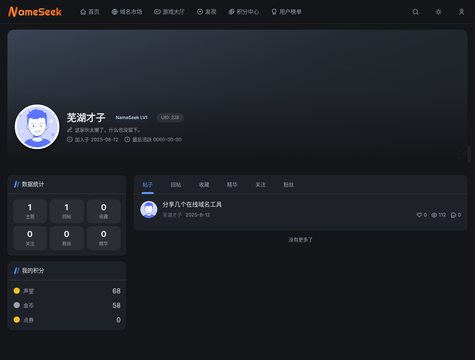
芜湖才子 (172, 215)
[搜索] (416, 12)
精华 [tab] (232, 184)
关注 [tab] (260, 184)
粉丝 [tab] (289, 184)
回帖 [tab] (176, 184)
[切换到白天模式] (439, 12)
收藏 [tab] (204, 184)
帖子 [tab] (147, 184)
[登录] (462, 12)
